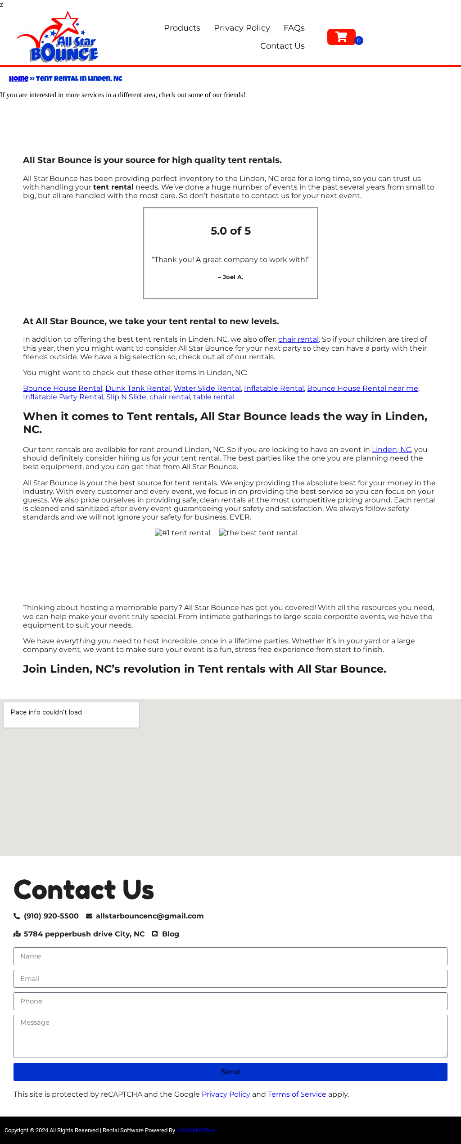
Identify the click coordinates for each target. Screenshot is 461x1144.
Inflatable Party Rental (63, 397)
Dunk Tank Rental (138, 388)
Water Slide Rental (207, 388)
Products (182, 28)
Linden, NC (391, 449)
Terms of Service (297, 1094)
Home (18, 79)
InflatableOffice (196, 1130)
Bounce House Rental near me (362, 388)
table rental (214, 397)
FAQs (294, 28)
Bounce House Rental (62, 388)
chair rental (298, 339)
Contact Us (282, 46)
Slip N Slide (126, 397)
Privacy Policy (242, 28)
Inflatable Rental (274, 388)
